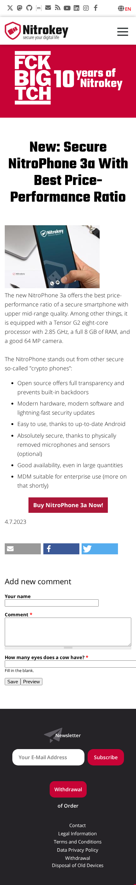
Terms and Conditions (78, 841)
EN (128, 9)
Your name (18, 596)
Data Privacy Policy (77, 850)
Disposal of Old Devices (77, 865)
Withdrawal (77, 858)
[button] (23, 548)
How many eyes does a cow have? (46, 657)
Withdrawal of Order (68, 792)
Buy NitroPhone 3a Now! (68, 505)
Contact (77, 825)
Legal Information (77, 833)
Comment (18, 614)
